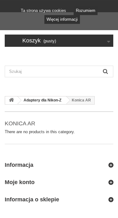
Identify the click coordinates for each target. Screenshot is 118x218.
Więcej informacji (62, 19)
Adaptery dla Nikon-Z (42, 100)
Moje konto (20, 182)
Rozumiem (85, 10)
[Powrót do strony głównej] (11, 100)
